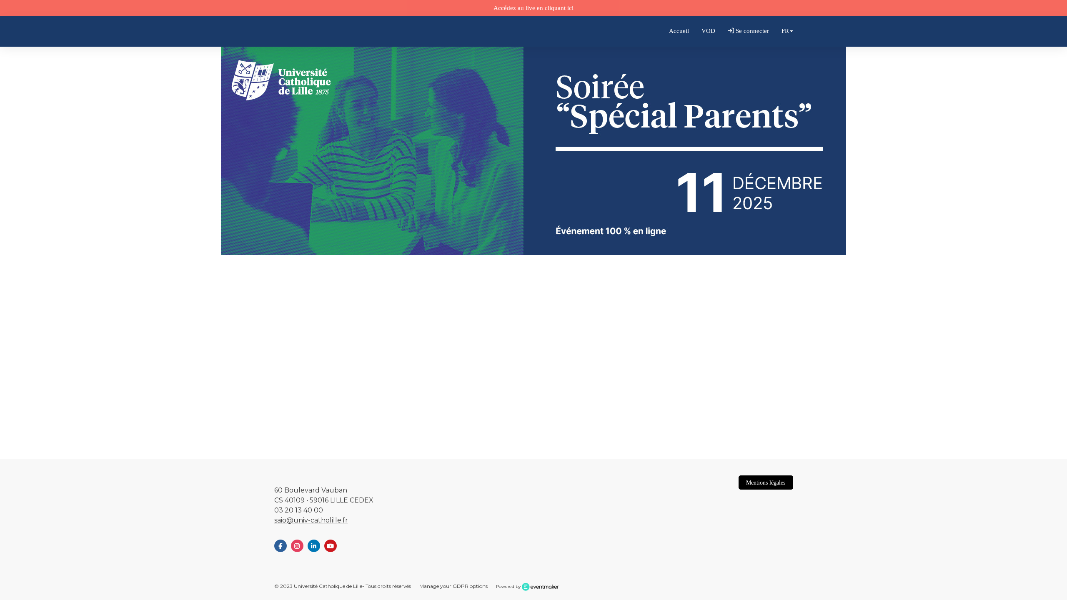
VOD (708, 31)
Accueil (679, 31)
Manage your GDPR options (453, 586)
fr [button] (785, 31)
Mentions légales (765, 482)
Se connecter (751, 31)
